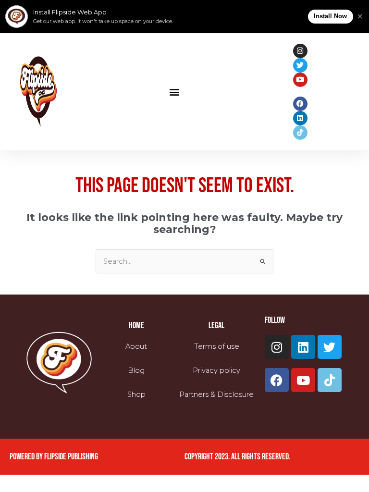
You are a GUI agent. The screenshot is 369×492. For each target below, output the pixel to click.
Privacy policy (216, 370)
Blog (136, 370)
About (136, 346)
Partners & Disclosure (216, 394)
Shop (136, 394)
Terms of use (216, 346)
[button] (175, 91)
